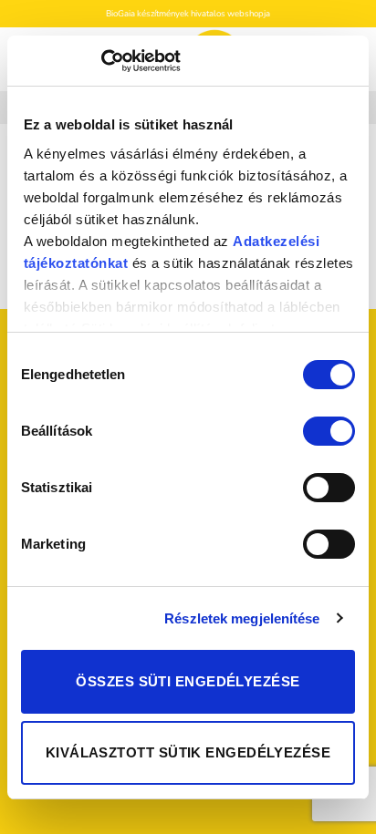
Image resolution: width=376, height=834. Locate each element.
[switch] (329, 431)
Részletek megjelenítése (241, 618)
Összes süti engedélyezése (187, 681)
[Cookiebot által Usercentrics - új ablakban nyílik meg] (101, 61)
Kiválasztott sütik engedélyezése (188, 752)
